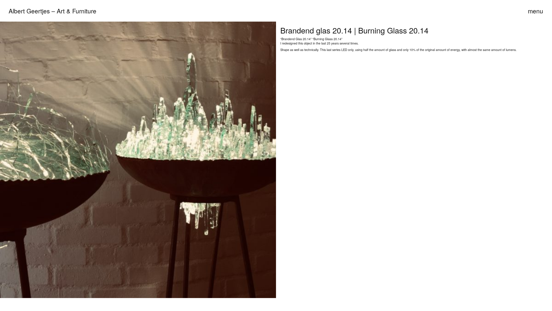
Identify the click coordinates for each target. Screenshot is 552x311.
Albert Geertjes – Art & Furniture (52, 10)
